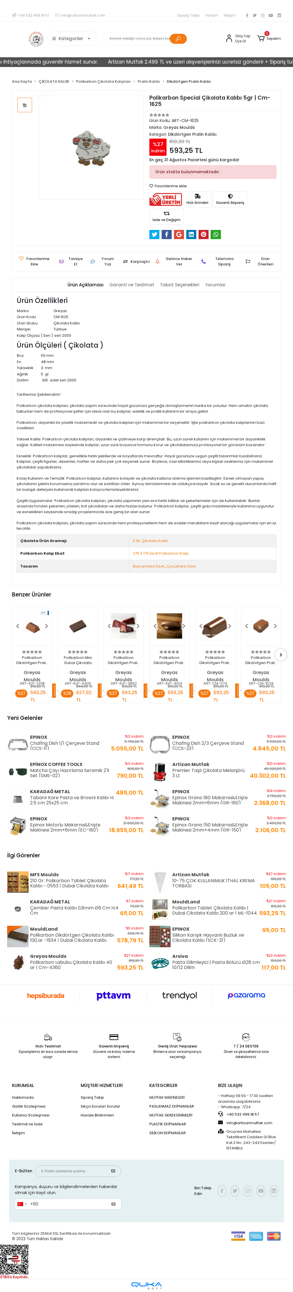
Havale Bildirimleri (97, 1115)
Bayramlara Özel (148, 566)
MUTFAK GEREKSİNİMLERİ (170, 1115)
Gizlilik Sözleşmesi (28, 1106)
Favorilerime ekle (170, 186)
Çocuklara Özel (181, 566)
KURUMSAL (23, 1085)
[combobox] (21, 1204)
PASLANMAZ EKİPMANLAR (171, 1106)
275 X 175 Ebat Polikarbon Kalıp (161, 553)
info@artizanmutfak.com (249, 1123)
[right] (281, 655)
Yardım (211, 15)
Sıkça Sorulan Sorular (100, 1106)
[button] (269, 39)
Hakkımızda (23, 1097)
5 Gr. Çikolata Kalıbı (150, 540)
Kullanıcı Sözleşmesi (31, 1115)
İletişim (230, 15)
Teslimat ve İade (27, 1124)
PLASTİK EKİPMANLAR (167, 1124)
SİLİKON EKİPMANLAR (167, 1133)
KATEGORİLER (163, 1085)
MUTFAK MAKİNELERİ (167, 1097)
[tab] (86, 285)
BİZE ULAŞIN (230, 1085)
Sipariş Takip (188, 15)
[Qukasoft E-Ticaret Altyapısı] (146, 1285)
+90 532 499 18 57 (242, 1114)
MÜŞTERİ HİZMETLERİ (102, 1085)
